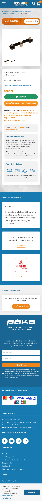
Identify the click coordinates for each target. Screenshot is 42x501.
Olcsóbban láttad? (21, 103)
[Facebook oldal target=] (5, 441)
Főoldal (7, 12)
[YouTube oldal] (12, 441)
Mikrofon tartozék (9, 14)
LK (21, 276)
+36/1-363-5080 (18, 127)
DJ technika (6, 454)
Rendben (31, 492)
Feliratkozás (21, 365)
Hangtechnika (17, 12)
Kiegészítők (6, 466)
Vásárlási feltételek (9, 481)
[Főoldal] (21, 3)
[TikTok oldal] (26, 441)
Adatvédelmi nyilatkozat (7, 497)
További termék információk (16, 85)
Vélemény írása (22, 306)
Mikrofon (28, 12)
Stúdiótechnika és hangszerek (13, 469)
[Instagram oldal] (19, 441)
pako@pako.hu (11, 129)
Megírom (21, 245)
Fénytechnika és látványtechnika (14, 460)
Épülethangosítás (8, 457)
